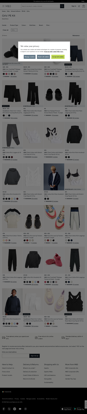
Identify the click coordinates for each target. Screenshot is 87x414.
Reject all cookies (43, 57)
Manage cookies (30, 57)
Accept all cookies (58, 57)
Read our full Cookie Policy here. (53, 51)
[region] (44, 51)
